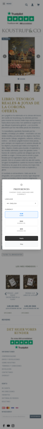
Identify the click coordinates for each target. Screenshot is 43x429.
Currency (9, 209)
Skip (21, 244)
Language (9, 199)
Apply (21, 238)
